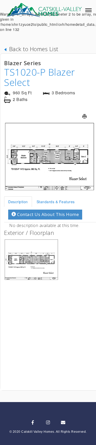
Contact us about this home (47, 214)
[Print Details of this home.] (87, 116)
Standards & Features (56, 201)
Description (18, 201)
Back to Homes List (32, 49)
